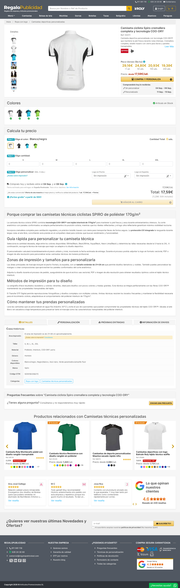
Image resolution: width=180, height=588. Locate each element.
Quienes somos (60, 548)
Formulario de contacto (107, 560)
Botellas (92, 16)
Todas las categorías (106, 564)
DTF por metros (60, 556)
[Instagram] (24, 560)
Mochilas (63, 16)
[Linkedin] (15, 560)
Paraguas (168, 16)
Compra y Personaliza (147, 79)
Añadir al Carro (132, 202)
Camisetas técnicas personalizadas (57, 381)
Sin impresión (100, 175)
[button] (144, 61)
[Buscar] (129, 8)
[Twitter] (11, 560)
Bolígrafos (120, 16)
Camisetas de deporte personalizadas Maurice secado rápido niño (112, 454)
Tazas (106, 16)
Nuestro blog (59, 560)
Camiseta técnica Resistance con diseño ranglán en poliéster (66, 454)
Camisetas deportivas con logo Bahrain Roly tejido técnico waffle (153, 453)
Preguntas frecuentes (107, 548)
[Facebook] (20, 560)
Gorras (78, 16)
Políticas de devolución (107, 556)
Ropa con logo (32, 381)
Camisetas (27, 16)
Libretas (136, 16)
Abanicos (152, 16)
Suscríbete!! (164, 523)
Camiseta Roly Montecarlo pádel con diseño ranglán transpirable (24, 453)
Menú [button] (10, 16)
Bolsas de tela (45, 16)
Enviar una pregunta (161, 403)
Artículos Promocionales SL (32, 585)
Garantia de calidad (62, 552)
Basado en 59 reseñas (155, 567)
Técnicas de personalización (110, 552)
